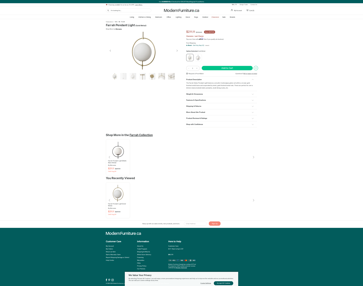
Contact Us (254, 4)
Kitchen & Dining (144, 17)
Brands (232, 17)
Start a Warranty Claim (113, 254)
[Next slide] (177, 50)
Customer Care (173, 246)
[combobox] (128, 10)
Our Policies (141, 269)
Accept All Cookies (223, 283)
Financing (140, 257)
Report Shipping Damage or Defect (117, 257)
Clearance (215, 17)
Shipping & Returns (143, 252)
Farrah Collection (141, 135)
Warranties (140, 260)
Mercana (119, 29)
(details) (207, 45)
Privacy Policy (141, 266)
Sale (224, 17)
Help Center (110, 260)
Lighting (178, 17)
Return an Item (111, 252)
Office (169, 17)
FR (236, 4)
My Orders (109, 249)
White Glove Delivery (144, 254)
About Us (140, 246)
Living (132, 17)
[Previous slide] (110, 50)
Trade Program (142, 249)
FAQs (139, 263)
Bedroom (158, 17)
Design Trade (244, 4)
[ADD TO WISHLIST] (256, 68)
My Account (110, 246)
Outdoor (205, 17)
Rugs (196, 17)
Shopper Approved (181, 268)
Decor (188, 17)
